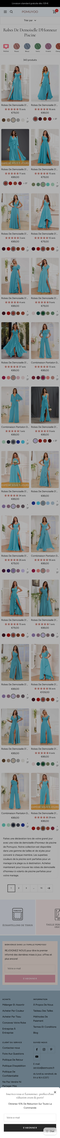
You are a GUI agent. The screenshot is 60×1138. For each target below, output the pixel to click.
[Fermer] (55, 1092)
